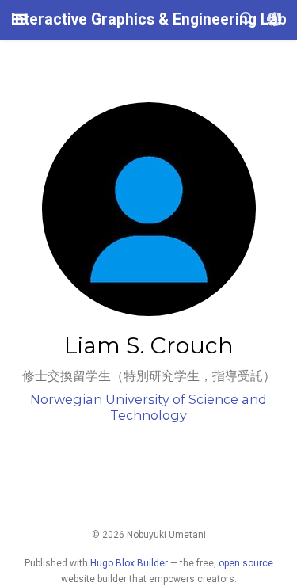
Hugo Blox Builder (129, 563)
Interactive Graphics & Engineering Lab (149, 19)
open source (246, 563)
